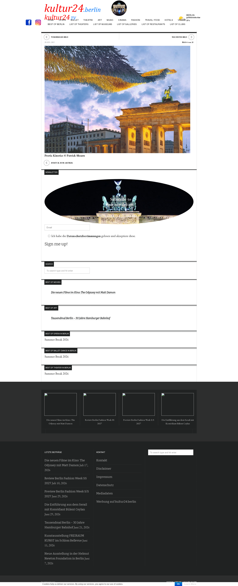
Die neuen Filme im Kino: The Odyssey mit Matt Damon (83, 292)
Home (51, 19)
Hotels (169, 19)
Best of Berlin (56, 24)
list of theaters (79, 24)
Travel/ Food (152, 19)
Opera (62, 19)
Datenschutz (105, 485)
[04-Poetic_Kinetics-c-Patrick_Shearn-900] (117, 151)
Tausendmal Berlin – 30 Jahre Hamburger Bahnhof (80, 318)
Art (100, 19)
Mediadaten (104, 493)
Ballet (75, 19)
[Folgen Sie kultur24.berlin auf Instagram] (39, 23)
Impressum (104, 477)
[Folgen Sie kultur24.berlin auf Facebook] (30, 23)
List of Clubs (177, 24)
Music (110, 19)
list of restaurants (153, 24)
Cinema (122, 19)
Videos (182, 19)
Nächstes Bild (179, 37)
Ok (178, 584)
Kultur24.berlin (174, 582)
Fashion (135, 19)
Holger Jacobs (190, 582)
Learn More (190, 584)
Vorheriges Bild (59, 37)
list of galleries (127, 24)
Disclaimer (103, 468)
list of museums (102, 24)
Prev (43, 431)
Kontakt (101, 460)
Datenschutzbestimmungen (84, 236)
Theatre (88, 19)
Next (194, 431)
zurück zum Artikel (62, 163)
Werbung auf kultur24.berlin (116, 501)
